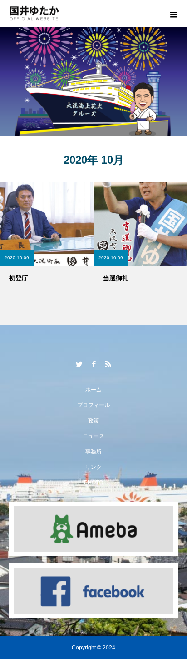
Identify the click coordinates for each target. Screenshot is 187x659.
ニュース (93, 436)
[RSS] (108, 363)
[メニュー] (173, 13)
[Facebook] (93, 363)
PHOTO (93, 482)
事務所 (93, 451)
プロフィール (93, 405)
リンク (93, 467)
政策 (93, 421)
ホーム (93, 390)
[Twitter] (79, 363)
